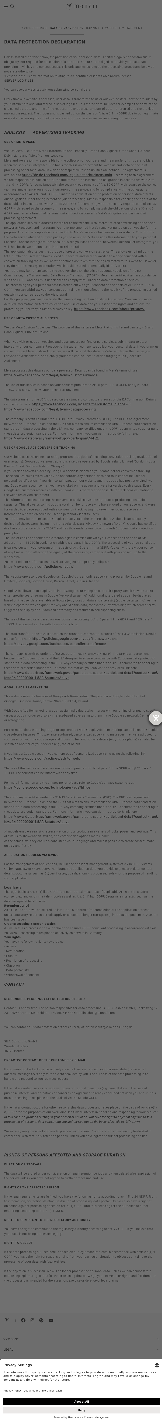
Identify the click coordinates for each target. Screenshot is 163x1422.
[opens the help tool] (156, 718)
